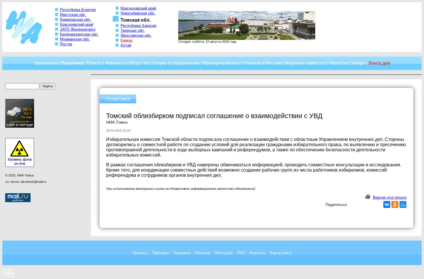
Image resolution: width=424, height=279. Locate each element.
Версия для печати (389, 197)
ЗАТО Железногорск (77, 29)
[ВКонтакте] (386, 204)
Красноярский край (76, 24)
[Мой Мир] (402, 204)
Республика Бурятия (78, 10)
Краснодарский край (138, 8)
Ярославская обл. (136, 35)
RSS (241, 253)
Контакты (257, 253)
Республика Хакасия (138, 25)
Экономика (46, 63)
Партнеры (160, 253)
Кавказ (126, 40)
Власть (94, 63)
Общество (139, 63)
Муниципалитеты (221, 63)
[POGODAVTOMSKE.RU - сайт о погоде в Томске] (19, 126)
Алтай (126, 45)
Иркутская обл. (73, 14)
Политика (72, 63)
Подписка (182, 253)
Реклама (202, 253)
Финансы (115, 63)
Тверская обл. (133, 30)
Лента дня (223, 253)
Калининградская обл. (79, 34)
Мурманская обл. (75, 39)
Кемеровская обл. (75, 19)
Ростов (66, 44)
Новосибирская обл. (138, 13)
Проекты (140, 253)
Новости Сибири (347, 63)
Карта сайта (280, 253)
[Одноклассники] (394, 204)
